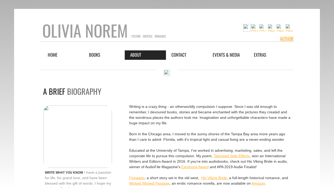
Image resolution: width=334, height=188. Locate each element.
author (287, 38)
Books (94, 54)
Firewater (137, 178)
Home (52, 54)
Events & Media (226, 54)
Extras (260, 54)
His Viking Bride (214, 178)
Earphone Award (195, 167)
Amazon (258, 183)
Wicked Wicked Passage (149, 183)
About (135, 54)
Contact (178, 54)
